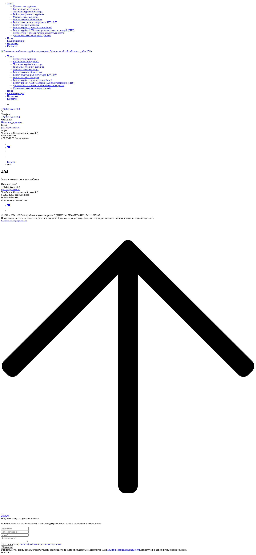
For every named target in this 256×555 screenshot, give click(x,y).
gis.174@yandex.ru (10, 127)
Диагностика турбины (24, 6)
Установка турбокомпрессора (28, 11)
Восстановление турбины (26, 9)
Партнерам (12, 43)
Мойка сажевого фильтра (26, 17)
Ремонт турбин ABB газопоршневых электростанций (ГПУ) (43, 30)
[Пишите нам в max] (8, 144)
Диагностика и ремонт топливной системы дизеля (38, 33)
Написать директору (11, 122)
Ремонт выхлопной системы (27, 19)
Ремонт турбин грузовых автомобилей (32, 27)
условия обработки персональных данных (39, 544)
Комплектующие (15, 41)
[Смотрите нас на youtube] (8, 151)
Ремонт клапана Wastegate (26, 25)
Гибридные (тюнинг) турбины (28, 14)
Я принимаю (33, 544)
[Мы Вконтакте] (8, 147)
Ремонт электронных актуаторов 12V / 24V (35, 22)
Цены (10, 38)
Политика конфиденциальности (14, 221)
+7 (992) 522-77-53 (10, 109)
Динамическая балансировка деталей (32, 35)
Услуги (10, 3)
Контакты (12, 46)
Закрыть (5, 516)
